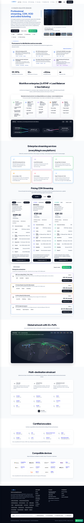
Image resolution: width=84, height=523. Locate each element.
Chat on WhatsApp (66, 267)
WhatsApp (80, 520)
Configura (37, 504)
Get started (15, 30)
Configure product (20, 260)
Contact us (70, 1)
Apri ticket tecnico (52, 496)
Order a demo (24, 30)
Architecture (28, 34)
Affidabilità (37, 498)
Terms (62, 493)
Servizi (36, 493)
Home (36, 491)
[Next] (71, 17)
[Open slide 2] (52, 34)
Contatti (37, 500)
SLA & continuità (64, 497)
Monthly (36, 196)
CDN (13, 34)
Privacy (36, 505)
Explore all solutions (67, 48)
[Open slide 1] (46, 34)
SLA (34, 34)
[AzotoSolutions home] (14, 2)
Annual (47, 196)
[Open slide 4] (63, 34)
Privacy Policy (64, 491)
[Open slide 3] (58, 34)
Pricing (36, 502)
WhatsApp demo (33, 30)
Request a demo (57, 267)
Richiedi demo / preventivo (54, 498)
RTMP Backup (20, 34)
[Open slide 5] (69, 34)
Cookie (62, 495)
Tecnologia (37, 495)
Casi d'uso (37, 497)
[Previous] (45, 17)
